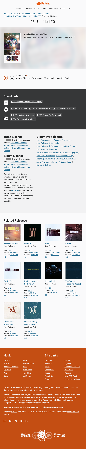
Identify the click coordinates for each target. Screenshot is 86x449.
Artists (6, 363)
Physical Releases (11, 366)
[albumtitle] (50, 281)
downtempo (37, 78)
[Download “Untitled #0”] (12, 78)
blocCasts (49, 360)
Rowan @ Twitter (44, 165)
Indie (25, 360)
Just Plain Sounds (68, 146)
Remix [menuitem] (63, 8)
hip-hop (13, 290)
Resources (68, 370)
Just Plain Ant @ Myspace (60, 140)
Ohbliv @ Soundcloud (46, 155)
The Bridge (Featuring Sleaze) (73, 282)
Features (48, 363)
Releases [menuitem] (19, 8)
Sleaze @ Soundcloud (46, 159)
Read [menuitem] (36, 8)
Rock (6, 376)
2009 (51, 78)
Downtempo (28, 363)
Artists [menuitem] (29, 8)
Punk (25, 366)
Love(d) (27, 243)
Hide (47, 243)
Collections (49, 370)
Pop (5, 373)
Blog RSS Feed (70, 376)
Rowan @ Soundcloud (61, 162)
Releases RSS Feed (72, 379)
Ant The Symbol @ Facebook (49, 152)
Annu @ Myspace (44, 162)
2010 (9, 331)
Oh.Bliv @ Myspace (70, 152)
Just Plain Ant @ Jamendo (48, 143)
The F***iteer (9, 281)
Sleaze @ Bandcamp (64, 155)
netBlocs (27, 376)
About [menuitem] (43, 8)
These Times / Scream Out (10, 322)
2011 (30, 291)
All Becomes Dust (11, 243)
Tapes (47, 373)
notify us (15, 190)
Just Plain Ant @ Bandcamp (48, 146)
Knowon (69, 243)
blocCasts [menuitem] (53, 8)
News (47, 366)
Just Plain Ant (42, 140)
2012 (50, 250)
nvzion (14, 412)
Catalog (7, 360)
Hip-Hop (7, 370)
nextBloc (68, 360)
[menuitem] (69, 8)
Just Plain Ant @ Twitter (47, 149)
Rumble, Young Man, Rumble (30, 322)
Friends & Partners (72, 366)
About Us (49, 376)
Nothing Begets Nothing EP (31, 282)
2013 (9, 250)
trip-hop (26, 78)
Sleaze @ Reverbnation (66, 159)
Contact (48, 379)
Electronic (27, 370)
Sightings (68, 363)
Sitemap (67, 373)
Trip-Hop (27, 373)
